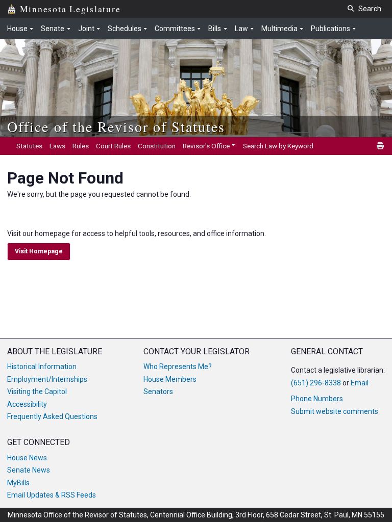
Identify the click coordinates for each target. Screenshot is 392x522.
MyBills (18, 483)
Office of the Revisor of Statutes (116, 126)
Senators (158, 391)
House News (27, 458)
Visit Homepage (39, 251)
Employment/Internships (47, 379)
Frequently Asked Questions (52, 416)
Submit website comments (334, 411)
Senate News (28, 470)
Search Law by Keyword (278, 146)
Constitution (157, 146)
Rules (80, 146)
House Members (170, 379)
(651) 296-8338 (316, 383)
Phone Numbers (317, 399)
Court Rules (113, 146)
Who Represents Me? (177, 366)
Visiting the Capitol (37, 391)
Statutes (29, 146)
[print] (380, 146)
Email (360, 383)
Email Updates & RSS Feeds (51, 495)
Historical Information (42, 366)
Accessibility (27, 404)
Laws (57, 146)
